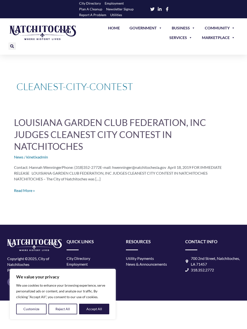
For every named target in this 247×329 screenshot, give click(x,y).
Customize (31, 309)
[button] (12, 46)
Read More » (24, 190)
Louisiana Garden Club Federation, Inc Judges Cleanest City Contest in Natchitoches (110, 134)
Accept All (94, 309)
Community (217, 28)
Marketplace (216, 37)
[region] (63, 294)
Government (143, 28)
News (18, 157)
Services (178, 37)
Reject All (62, 309)
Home (114, 28)
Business (181, 28)
